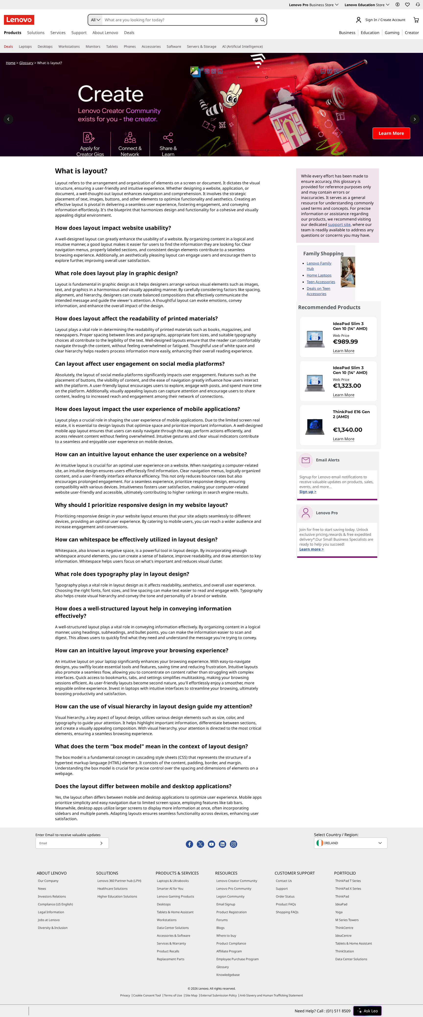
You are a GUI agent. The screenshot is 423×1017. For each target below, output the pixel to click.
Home (10, 62)
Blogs (220, 927)
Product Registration (231, 912)
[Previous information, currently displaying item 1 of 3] (8, 119)
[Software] (183, 46)
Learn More (343, 351)
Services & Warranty (171, 943)
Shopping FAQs (287, 912)
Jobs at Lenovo (49, 920)
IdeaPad (341, 904)
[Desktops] (54, 46)
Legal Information (51, 912)
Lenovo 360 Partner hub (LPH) (119, 880)
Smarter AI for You (170, 888)
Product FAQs (286, 904)
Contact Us (284, 880)
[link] (418, 5)
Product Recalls (168, 951)
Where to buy (226, 935)
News (42, 888)
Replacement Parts (170, 959)
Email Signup (225, 904)
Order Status (285, 896)
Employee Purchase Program (237, 959)
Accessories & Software (173, 935)
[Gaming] (401, 32)
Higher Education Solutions (117, 896)
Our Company (48, 880)
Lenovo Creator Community (236, 880)
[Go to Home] (19, 20)
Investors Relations (52, 896)
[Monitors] (102, 46)
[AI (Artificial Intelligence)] (264, 46)
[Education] (380, 32)
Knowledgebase (228, 974)
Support (282, 888)
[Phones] (137, 46)
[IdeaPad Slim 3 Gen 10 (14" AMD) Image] (315, 339)
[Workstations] (81, 46)
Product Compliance (231, 943)
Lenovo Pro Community (233, 888)
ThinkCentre (344, 927)
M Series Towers (347, 920)
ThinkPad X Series (348, 888)
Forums (222, 920)
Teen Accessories (321, 281)
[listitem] (338, 337)
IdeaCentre (343, 935)
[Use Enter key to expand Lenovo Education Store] (388, 4)
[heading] (354, 326)
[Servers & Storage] (218, 46)
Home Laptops (319, 275)
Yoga (338, 912)
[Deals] (14, 46)
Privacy (125, 995)
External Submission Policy (218, 995)
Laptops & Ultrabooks (173, 880)
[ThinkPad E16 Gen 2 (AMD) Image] (315, 427)
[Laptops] (33, 46)
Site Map (191, 995)
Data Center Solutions (173, 927)
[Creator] (420, 32)
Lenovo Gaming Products (175, 896)
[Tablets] (119, 46)
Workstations (166, 920)
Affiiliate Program (229, 951)
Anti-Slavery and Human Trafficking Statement (271, 995)
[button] (398, 4)
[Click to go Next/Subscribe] (101, 843)
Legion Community (230, 896)
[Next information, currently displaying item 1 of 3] (415, 119)
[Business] (356, 32)
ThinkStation (344, 951)
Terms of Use (173, 995)
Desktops (164, 904)
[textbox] (351, 843)
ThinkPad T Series (348, 880)
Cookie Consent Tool (147, 995)
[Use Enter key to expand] (408, 20)
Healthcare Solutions (112, 888)
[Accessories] (162, 46)
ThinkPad (342, 896)
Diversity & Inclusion (53, 927)
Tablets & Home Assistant (175, 912)
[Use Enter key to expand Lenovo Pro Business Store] (337, 4)
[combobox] (95, 19)
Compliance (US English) (55, 904)
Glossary (26, 62)
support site (339, 224)
